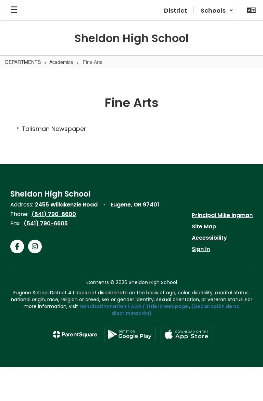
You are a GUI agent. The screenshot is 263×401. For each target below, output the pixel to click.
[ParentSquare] (75, 334)
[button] (217, 10)
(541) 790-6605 (46, 223)
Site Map (204, 226)
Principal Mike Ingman (222, 215)
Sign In (201, 249)
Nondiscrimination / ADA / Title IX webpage (133, 306)
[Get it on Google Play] (129, 334)
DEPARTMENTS (23, 61)
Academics (61, 61)
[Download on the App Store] (186, 334)
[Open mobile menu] (14, 10)
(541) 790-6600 (54, 214)
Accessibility (209, 238)
